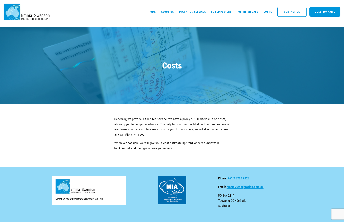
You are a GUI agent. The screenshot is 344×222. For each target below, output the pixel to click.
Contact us (292, 11)
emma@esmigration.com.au (245, 187)
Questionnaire (325, 11)
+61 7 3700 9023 (238, 178)
